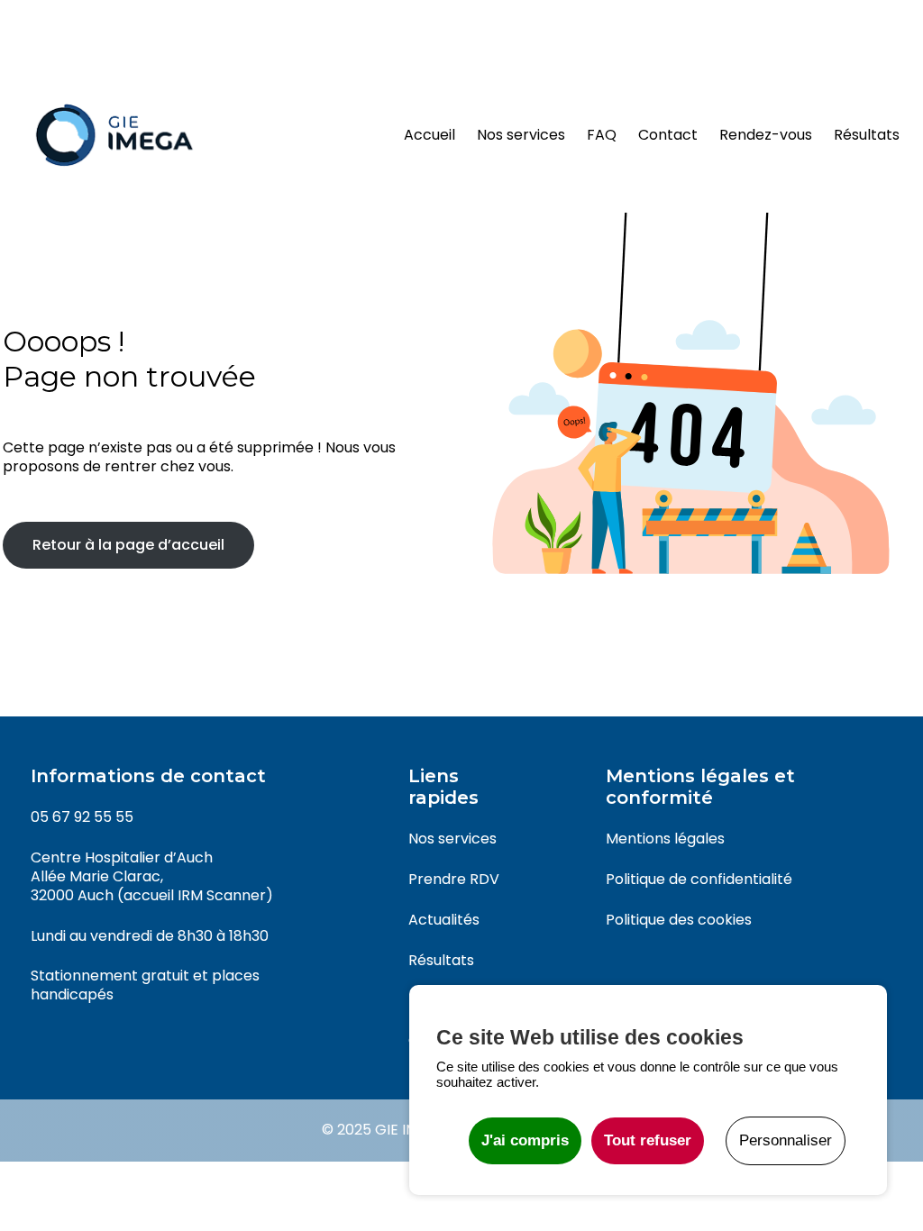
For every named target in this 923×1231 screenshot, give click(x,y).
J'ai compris (525, 1140)
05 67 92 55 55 (82, 817)
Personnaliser (785, 1140)
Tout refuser (647, 1140)
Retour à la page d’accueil (128, 544)
